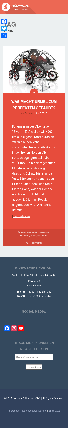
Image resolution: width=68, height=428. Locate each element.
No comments (35, 242)
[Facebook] (4, 21)
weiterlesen (21, 216)
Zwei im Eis (43, 232)
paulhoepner (27, 113)
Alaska (26, 235)
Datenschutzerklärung (34, 410)
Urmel (33, 235)
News (34, 232)
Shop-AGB (54, 410)
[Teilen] (4, 35)
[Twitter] (4, 28)
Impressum (14, 410)
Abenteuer (26, 232)
